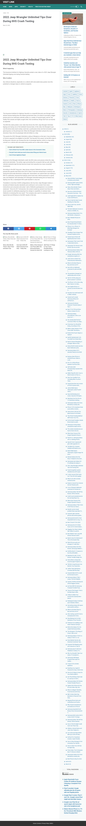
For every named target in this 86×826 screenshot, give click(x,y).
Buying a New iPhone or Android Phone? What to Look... (73, 358)
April (68, 149)
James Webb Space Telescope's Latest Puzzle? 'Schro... (74, 389)
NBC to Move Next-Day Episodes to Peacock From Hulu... (74, 696)
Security (23, 6)
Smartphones (73, 113)
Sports (80, 113)
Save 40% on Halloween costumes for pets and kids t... (74, 269)
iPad (74, 103)
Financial (71, 97)
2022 (67, 160)
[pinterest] (29, 228)
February (69, 155)
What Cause (78, 116)
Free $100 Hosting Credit (43, 6)
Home (4, 6)
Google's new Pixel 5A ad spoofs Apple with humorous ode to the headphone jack (72, 804)
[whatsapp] (40, 228)
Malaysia (70, 106)
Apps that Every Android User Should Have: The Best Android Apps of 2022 (72, 43)
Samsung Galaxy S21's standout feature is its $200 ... (74, 352)
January (69, 131)
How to (78, 100)
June (68, 144)
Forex (77, 97)
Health (30, 6)
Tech (64, 116)
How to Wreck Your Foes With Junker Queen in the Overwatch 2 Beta (27, 149)
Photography (71, 110)
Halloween (66, 100)
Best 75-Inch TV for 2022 (73, 522)
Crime (80, 94)
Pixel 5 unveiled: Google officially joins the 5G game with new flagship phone (72, 790)
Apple (70, 91)
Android (65, 91)
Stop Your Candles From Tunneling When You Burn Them (74, 379)
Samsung (79, 110)
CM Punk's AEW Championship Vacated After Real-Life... (74, 368)
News (10, 6)
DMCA (51, 823)
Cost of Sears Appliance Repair (17, 155)
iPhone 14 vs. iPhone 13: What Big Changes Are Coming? (73, 228)
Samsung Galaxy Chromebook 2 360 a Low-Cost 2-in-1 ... (74, 315)
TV (72, 116)
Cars (69, 94)
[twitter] (19, 228)
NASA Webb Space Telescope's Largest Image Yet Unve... (75, 452)
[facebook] (8, 228)
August (69, 139)
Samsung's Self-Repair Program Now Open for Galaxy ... (73, 659)
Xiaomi (65, 119)
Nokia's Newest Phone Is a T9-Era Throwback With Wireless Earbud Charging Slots (73, 811)
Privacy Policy (45, 823)
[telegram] (51, 228)
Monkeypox (77, 106)
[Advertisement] (29, 40)
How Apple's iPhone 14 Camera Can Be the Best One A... (74, 288)
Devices (65, 97)
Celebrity (74, 94)
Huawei (65, 103)
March (69, 152)
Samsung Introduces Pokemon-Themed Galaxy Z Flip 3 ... (74, 305)
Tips (69, 116)
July (68, 142)
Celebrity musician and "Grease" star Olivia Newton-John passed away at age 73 (72, 65)
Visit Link (8, 2)
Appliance (76, 91)
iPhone (79, 103)
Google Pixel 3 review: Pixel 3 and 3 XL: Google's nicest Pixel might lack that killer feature (73, 797)
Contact (39, 823)
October (69, 162)
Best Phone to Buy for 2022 (74, 759)
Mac (64, 106)
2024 (66, 129)
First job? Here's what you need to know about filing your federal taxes (27, 152)
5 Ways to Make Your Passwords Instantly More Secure (74, 596)
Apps (16, 6)
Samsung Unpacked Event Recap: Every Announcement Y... (74, 710)
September (70, 136)
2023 (67, 134)
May (68, 147)
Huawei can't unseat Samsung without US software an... (72, 298)
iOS (70, 103)
